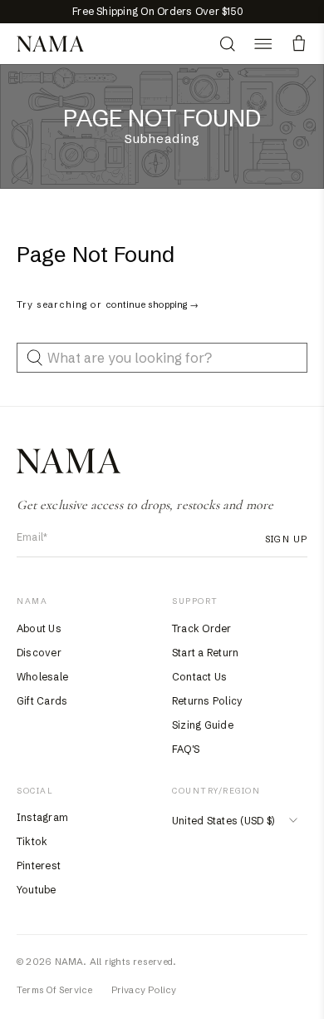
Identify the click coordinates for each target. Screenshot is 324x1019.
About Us (39, 628)
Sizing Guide (202, 725)
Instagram (42, 817)
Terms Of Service (55, 990)
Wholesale (42, 676)
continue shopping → (152, 304)
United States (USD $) (223, 820)
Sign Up (286, 539)
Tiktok (32, 841)
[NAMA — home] (50, 44)
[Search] (227, 43)
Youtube (36, 889)
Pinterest (39, 865)
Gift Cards (42, 701)
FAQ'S (185, 749)
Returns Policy (207, 701)
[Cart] (298, 43)
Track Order (202, 628)
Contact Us (199, 676)
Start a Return (205, 652)
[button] (263, 43)
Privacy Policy (144, 990)
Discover (39, 652)
